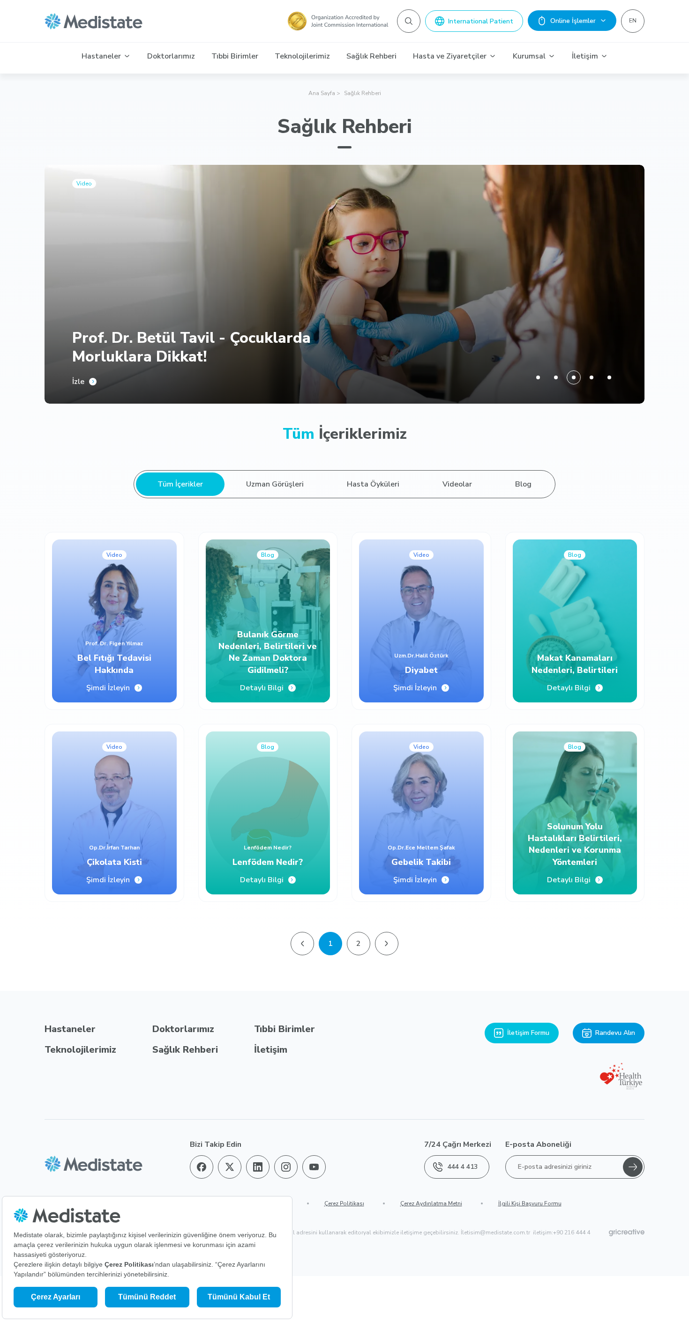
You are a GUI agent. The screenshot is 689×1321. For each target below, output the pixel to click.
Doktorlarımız (171, 56)
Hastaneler (101, 56)
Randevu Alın (615, 1032)
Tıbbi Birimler (234, 56)
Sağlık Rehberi (371, 56)
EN (633, 20)
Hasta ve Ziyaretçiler (450, 56)
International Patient (480, 21)
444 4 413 (463, 1166)
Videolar (457, 484)
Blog (523, 484)
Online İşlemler (573, 20)
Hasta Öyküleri (373, 484)
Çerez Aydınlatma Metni (431, 1203)
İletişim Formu (528, 1032)
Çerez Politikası (344, 1203)
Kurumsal (529, 56)
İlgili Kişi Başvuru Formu (530, 1203)
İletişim (585, 56)
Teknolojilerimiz (302, 56)
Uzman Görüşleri (275, 484)
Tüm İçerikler (180, 484)
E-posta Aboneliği (538, 1144)
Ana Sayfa (321, 93)
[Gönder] (633, 1167)
